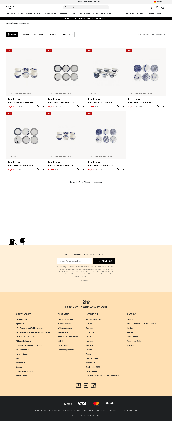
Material (66, 34)
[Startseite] (10, 7)
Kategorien (38, 34)
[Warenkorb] (163, 7)
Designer (89, 328)
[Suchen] (66, 7)
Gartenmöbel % (107, 13)
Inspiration (161, 13)
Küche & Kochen (50, 13)
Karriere (130, 328)
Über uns (130, 319)
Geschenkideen (92, 358)
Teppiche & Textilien (81, 13)
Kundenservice (21, 319)
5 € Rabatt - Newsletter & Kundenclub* (88, 2)
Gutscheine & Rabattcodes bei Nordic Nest (102, 376)
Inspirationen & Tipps (94, 319)
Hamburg (130, 345)
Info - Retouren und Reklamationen (29, 328)
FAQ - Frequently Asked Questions (29, 345)
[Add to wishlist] (38, 106)
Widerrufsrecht (21, 376)
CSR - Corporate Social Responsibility (141, 324)
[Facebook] (78, 385)
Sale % (88, 337)
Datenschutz (20, 363)
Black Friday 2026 (93, 367)
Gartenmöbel (63, 345)
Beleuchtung (65, 13)
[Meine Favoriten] (157, 7)
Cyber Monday (92, 371)
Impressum (20, 324)
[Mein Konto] (151, 7)
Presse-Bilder (132, 337)
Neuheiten (130, 13)
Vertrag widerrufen (86, 280)
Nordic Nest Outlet (134, 341)
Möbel (95, 13)
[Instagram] (86, 385)
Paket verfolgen (22, 354)
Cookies (19, 367)
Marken (140, 13)
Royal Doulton (18, 23)
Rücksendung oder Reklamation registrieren (33, 332)
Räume (88, 354)
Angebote (150, 13)
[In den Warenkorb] (42, 106)
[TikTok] (94, 385)
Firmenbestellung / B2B (24, 371)
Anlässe (89, 350)
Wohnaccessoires (33, 13)
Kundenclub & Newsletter (25, 337)
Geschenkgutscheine (66, 350)
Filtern (13, 34)
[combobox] (160, 2)
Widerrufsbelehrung (23, 341)
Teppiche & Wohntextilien (68, 337)
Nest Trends (90, 363)
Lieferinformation (22, 350)
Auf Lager (25, 34)
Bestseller (90, 345)
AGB (17, 358)
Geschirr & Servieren (14, 13)
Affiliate (130, 332)
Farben (53, 34)
